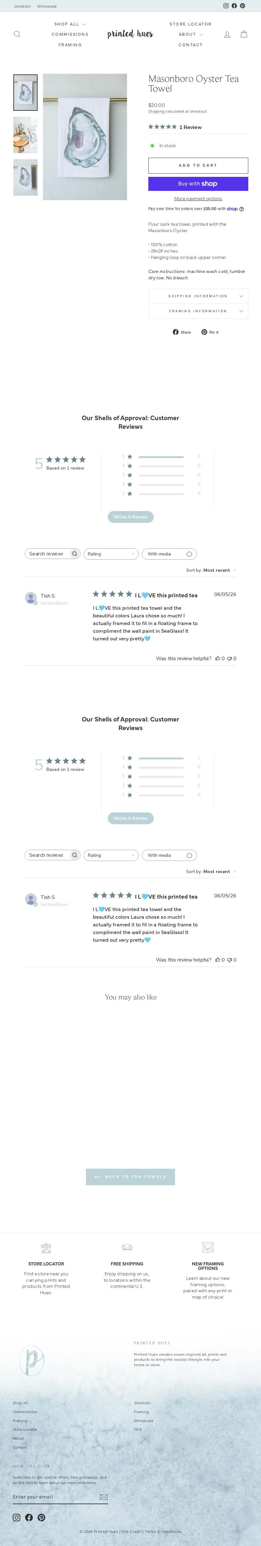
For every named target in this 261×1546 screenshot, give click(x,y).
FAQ (138, 1429)
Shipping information (198, 296)
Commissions (70, 34)
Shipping (156, 111)
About (188, 34)
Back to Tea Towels (134, 1176)
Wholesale (47, 6)
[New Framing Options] (207, 1247)
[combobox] (111, 554)
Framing (70, 44)
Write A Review (131, 517)
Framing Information (198, 311)
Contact (191, 44)
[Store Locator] (46, 1247)
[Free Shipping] (127, 1247)
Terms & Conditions (163, 1531)
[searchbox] (47, 554)
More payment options (198, 198)
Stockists (22, 6)
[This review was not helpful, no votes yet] (229, 658)
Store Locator (191, 23)
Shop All (67, 23)
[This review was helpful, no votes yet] (217, 658)
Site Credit (131, 1531)
